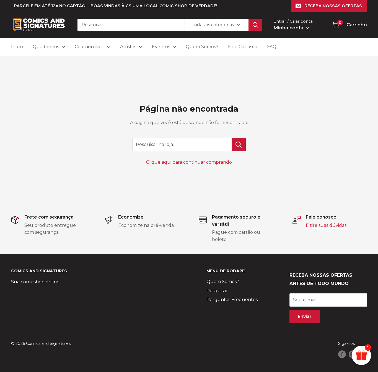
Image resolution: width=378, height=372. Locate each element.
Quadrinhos (46, 46)
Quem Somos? (202, 46)
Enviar (305, 316)
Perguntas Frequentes (232, 299)
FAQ (271, 46)
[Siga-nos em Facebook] (342, 354)
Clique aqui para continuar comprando (189, 162)
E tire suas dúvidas (326, 225)
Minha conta (289, 27)
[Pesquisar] (255, 25)
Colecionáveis (89, 46)
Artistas (128, 46)
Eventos (161, 46)
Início (17, 46)
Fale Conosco (242, 46)
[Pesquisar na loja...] (239, 144)
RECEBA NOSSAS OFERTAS (333, 5)
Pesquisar (217, 290)
